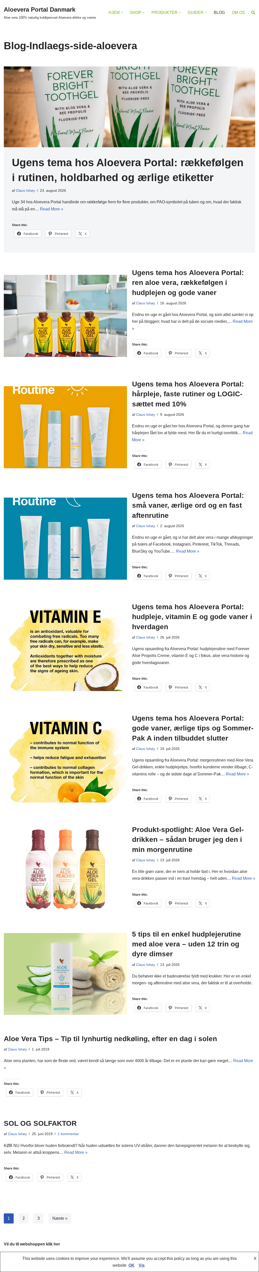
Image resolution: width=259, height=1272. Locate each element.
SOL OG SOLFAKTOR (40, 1123)
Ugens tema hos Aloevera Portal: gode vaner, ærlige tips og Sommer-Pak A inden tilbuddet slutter (192, 728)
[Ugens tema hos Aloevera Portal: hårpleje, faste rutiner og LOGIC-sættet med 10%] (65, 427)
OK (131, 1265)
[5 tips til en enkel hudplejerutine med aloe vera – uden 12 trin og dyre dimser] (65, 974)
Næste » (60, 1218)
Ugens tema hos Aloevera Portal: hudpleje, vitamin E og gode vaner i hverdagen (192, 616)
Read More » (51, 209)
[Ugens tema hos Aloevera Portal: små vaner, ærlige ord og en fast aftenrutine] (65, 539)
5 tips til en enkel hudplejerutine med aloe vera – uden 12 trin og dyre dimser (186, 944)
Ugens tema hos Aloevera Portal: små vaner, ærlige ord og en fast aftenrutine (188, 505)
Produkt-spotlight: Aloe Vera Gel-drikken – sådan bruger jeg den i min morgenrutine (188, 839)
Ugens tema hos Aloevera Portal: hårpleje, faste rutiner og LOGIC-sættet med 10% (188, 394)
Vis (142, 1265)
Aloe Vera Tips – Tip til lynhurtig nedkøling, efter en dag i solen (110, 1039)
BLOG (219, 12)
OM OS (238, 12)
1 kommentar (68, 1134)
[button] (122, 12)
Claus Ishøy (25, 190)
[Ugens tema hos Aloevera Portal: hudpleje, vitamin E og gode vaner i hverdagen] (65, 650)
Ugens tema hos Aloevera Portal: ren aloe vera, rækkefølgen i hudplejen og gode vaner (188, 282)
